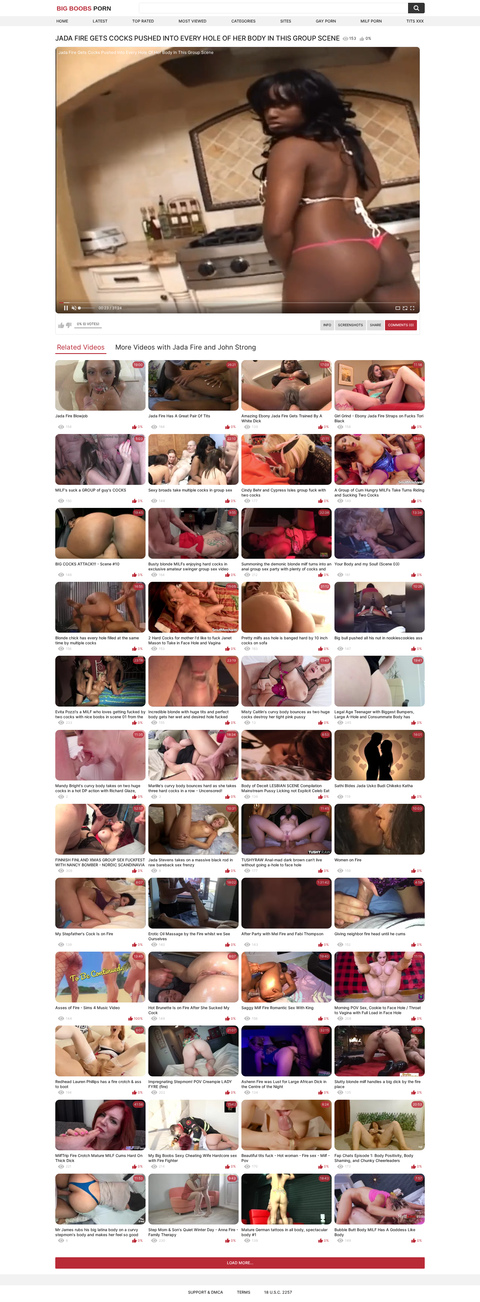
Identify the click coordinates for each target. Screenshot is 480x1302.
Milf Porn (371, 21)
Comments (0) (401, 325)
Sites (285, 21)
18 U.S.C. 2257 (278, 1292)
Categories (243, 21)
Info (327, 325)
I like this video (61, 325)
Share (375, 325)
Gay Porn (326, 21)
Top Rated (143, 21)
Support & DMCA (205, 1292)
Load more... (240, 1262)
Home (62, 21)
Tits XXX (415, 21)
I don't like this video (68, 325)
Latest (100, 21)
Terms (243, 1292)
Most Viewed (192, 21)
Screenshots (350, 325)
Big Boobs (84, 8)
